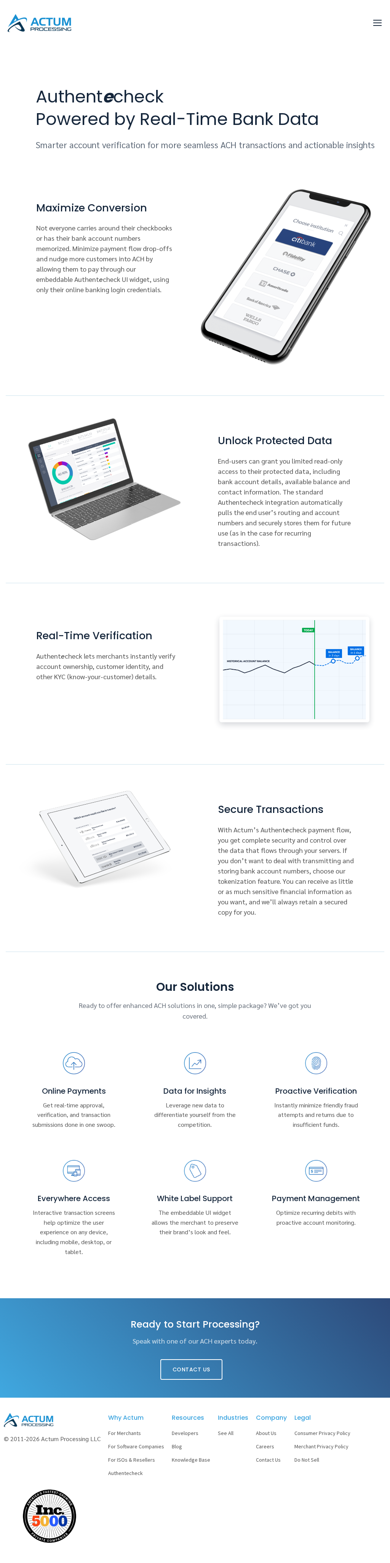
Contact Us (191, 1369)
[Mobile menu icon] (377, 23)
